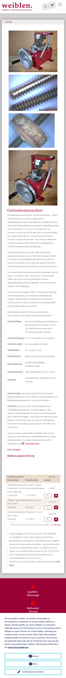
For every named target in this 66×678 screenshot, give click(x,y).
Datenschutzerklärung (18, 647)
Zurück (9, 22)
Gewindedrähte (32, 444)
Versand (57, 525)
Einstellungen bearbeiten (33, 672)
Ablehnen (33, 664)
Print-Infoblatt (14, 450)
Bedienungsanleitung (20, 456)
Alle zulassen (33, 656)
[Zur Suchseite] (52, 5)
